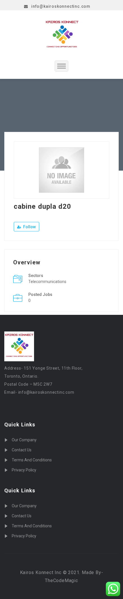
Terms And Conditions (32, 460)
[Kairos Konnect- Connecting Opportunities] (62, 35)
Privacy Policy (24, 470)
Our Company (24, 440)
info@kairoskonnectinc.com (60, 6)
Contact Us (21, 450)
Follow (29, 227)
